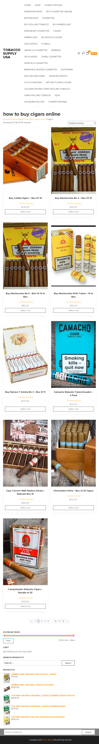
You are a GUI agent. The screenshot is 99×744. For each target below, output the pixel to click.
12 (63, 621)
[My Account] (78, 53)
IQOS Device (31, 44)
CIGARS (57, 31)
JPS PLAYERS (30, 56)
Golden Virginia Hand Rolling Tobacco (47, 89)
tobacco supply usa (11, 53)
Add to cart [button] (25, 212)
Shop (38, 5)
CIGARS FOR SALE (53, 5)
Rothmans (67, 69)
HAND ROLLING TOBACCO (37, 95)
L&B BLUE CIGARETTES (35, 50)
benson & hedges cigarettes (40, 69)
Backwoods (31, 18)
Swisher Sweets (58, 76)
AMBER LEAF (31, 37)
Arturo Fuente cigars (58, 82)
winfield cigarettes (36, 63)
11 (59, 621)
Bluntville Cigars (51, 37)
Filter (8, 640)
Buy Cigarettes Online (59, 11)
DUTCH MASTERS (33, 82)
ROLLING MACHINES (34, 76)
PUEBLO (45, 44)
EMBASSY (56, 50)
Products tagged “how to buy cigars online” (28, 119)
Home (27, 5)
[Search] (83, 53)
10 (55, 621)
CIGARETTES (48, 18)
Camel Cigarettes (51, 56)
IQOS (57, 95)
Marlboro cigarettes (36, 31)
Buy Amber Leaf (62, 24)
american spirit (33, 11)
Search (88, 732)
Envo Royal (47, 740)
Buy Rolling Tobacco (36, 24)
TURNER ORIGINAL (57, 102)
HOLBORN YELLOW (34, 102)
